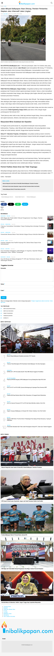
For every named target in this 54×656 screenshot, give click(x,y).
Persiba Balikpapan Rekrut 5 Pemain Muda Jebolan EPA (14, 534)
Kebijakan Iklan (8, 613)
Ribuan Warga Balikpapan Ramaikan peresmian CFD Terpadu (21, 356)
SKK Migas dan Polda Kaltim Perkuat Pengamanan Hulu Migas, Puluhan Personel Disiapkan (21, 218)
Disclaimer (6, 615)
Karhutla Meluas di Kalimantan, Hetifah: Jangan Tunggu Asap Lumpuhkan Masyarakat (20, 602)
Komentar (3, 268)
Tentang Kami (7, 606)
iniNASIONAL (7, 224)
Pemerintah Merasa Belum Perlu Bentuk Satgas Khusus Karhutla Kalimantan (22, 234)
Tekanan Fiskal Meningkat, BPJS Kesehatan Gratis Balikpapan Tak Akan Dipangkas (26, 363)
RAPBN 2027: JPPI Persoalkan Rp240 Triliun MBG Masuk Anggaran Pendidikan (25, 371)
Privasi (5, 610)
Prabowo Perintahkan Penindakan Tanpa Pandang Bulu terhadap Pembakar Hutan (23, 226)
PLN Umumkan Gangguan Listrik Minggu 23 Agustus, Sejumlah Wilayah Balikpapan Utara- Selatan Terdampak (22, 251)
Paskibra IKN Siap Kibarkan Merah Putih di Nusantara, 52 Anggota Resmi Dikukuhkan (26, 395)
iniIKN (6, 240)
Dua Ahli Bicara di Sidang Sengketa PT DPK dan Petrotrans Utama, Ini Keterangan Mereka (21, 259)
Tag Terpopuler (5, 306)
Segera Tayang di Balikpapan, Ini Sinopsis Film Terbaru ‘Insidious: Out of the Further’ (26, 411)
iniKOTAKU (7, 248)
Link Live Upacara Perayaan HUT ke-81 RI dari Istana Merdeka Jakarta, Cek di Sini (26, 403)
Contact (6, 612)
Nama (3, 284)
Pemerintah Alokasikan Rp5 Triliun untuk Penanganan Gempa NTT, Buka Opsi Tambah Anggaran (29, 426)
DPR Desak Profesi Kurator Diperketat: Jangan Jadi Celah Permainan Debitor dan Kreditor (22, 501)
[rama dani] (3, 210)
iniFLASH (2, 224)
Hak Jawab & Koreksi (9, 616)
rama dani (5, 13)
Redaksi (6, 608)
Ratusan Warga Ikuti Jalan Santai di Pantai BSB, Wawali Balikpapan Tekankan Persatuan (21, 467)
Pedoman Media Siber (9, 609)
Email (2, 290)
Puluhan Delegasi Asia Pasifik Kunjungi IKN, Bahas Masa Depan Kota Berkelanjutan (21, 243)
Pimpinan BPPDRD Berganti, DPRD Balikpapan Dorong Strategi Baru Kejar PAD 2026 (26, 379)
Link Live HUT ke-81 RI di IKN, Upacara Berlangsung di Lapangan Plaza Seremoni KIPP (27, 387)
